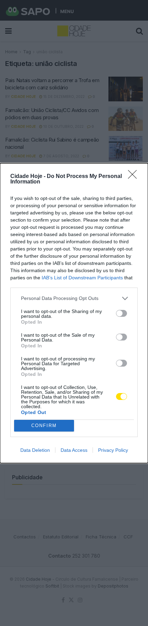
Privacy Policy (113, 450)
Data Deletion (35, 450)
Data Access (74, 450)
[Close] (134, 176)
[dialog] (74, 313)
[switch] (121, 313)
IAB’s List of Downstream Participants (82, 277)
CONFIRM (44, 425)
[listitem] (74, 298)
